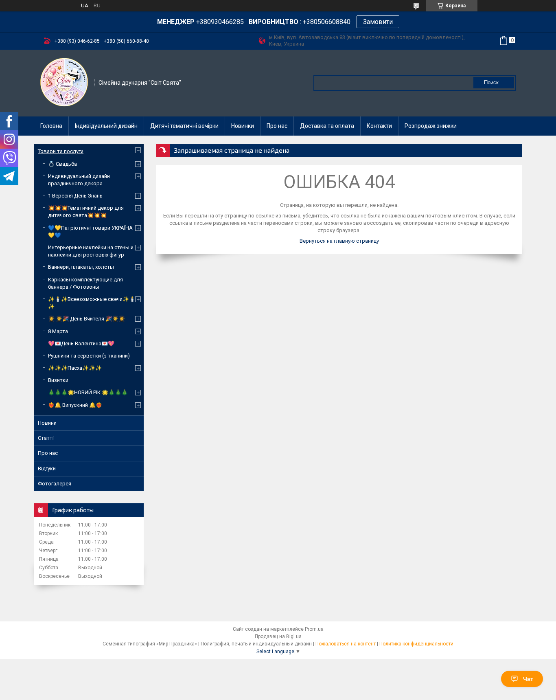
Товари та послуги (60, 151)
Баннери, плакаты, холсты (81, 267)
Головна (51, 126)
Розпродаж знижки (431, 126)
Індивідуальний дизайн (106, 126)
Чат (528, 679)
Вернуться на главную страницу (339, 241)
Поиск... (493, 82)
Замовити (378, 22)
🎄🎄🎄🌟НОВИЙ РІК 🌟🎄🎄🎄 (88, 392)
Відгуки (47, 468)
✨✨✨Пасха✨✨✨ (75, 368)
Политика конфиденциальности (416, 644)
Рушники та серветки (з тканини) (89, 356)
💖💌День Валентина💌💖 (81, 343)
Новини (47, 423)
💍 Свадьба (62, 164)
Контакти (379, 126)
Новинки (242, 126)
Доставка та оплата (327, 126)
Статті (46, 438)
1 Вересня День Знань (75, 196)
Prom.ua (314, 629)
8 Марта (58, 331)
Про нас (277, 126)
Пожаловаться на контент (345, 644)
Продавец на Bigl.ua (278, 636)
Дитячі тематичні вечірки (184, 126)
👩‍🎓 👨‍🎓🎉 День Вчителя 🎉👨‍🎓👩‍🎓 (86, 319)
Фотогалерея (54, 484)
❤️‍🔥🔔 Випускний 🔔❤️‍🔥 (75, 405)
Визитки (58, 380)
